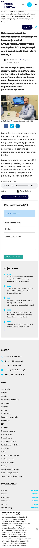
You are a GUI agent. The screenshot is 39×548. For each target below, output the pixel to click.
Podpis (8, 229)
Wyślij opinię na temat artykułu (15, 197)
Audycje (4, 12)
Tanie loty (5, 448)
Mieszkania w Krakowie (10, 469)
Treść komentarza (13, 237)
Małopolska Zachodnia (10, 400)
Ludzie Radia (6, 414)
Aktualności (5, 389)
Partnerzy (5, 427)
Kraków (4, 393)
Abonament (5, 421)
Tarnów (4, 396)
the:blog (4, 466)
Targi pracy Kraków (8, 441)
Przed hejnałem (25, 60)
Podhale (4, 407)
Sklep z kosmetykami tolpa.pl (12, 476)
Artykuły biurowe (7, 459)
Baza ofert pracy (7, 462)
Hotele (3, 452)
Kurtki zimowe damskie (10, 455)
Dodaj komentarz (13, 257)
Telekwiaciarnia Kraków (10, 445)
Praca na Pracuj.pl (8, 431)
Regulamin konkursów (9, 417)
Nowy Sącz (5, 403)
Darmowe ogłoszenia (9, 473)
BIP (2, 424)
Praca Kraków (6, 434)
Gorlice (4, 410)
